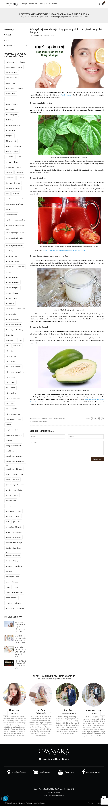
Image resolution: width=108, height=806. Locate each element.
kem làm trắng (10, 267)
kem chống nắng (19, 220)
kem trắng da (10, 303)
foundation (9, 199)
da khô (19, 157)
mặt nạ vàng (10, 403)
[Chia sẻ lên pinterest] (99, 418)
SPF (19, 522)
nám (19, 419)
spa (14, 522)
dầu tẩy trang (10, 178)
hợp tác (8, 220)
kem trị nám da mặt (12, 319)
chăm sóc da (10, 109)
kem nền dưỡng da (12, 293)
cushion (8, 151)
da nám (35, 418)
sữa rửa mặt (17, 532)
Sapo (43, 803)
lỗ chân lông (10, 335)
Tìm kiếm (91, 803)
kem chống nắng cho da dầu (15, 233)
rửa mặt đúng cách (12, 485)
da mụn (8, 162)
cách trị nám (10, 88)
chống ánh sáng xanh (13, 125)
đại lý (19, 167)
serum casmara (11, 500)
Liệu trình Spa (33, 4)
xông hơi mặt (10, 608)
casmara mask (11, 93)
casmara (20, 88)
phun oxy (16, 479)
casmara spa (10, 99)
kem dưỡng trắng (11, 256)
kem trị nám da (11, 314)
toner (7, 582)
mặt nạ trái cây (11, 377)
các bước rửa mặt (11, 78)
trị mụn (8, 587)
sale (22, 485)
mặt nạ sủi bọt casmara (13, 367)
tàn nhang (56, 418)
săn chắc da (18, 490)
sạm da (8, 490)
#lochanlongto (10, 62)
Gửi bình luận (97, 459)
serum (16, 495)
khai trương (9, 330)
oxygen (15, 474)
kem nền (8, 272)
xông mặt (20, 608)
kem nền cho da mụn (12, 282)
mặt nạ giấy (17, 346)
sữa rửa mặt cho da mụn (14, 543)
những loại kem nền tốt (13, 446)
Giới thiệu (100, 803)
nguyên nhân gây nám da (14, 435)
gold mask (19, 199)
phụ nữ (8, 479)
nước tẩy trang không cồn (14, 469)
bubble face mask (12, 72)
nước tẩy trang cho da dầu (14, 456)
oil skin (8, 474)
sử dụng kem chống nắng (14, 527)
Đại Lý (45, 4)
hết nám (41, 418)
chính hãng (9, 120)
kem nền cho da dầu (12, 277)
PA (22, 474)
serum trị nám (10, 511)
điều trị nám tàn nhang (13, 183)
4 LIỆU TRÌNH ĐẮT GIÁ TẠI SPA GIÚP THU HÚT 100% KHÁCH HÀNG (20, 651)
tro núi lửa (9, 603)
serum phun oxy (11, 506)
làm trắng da (20, 330)
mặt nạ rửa (9, 351)
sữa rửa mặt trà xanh (13, 555)
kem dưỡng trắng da (12, 261)
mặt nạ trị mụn (10, 382)
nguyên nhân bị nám (12, 430)
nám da (8, 424)
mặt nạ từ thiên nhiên (13, 398)
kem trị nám (48, 418)
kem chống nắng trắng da (14, 245)
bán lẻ (20, 67)
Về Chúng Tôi (53, 4)
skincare (17, 516)
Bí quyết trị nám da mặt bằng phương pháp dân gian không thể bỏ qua (66, 31)
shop (19, 511)
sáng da (8, 495)
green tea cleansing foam (14, 204)
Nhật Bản (9, 440)
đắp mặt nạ (19, 172)
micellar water (10, 419)
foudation (16, 193)
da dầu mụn (10, 157)
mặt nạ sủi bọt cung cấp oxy (15, 372)
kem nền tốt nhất (11, 298)
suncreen (9, 566)
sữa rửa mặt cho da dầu (13, 537)
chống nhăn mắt (11, 141)
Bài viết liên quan (13, 617)
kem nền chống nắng (12, 288)
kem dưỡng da (10, 251)
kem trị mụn (10, 309)
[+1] (102, 418)
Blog (41, 4)
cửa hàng (17, 146)
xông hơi (18, 603)
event (7, 193)
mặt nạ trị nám (10, 388)
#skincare (21, 62)
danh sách (9, 172)
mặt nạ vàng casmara (13, 414)
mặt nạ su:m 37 (11, 356)
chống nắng (9, 136)
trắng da (15, 582)
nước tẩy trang (10, 451)
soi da (7, 522)
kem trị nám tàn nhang (13, 324)
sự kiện (8, 532)
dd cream (21, 178)
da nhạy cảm (10, 167)
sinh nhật (9, 516)
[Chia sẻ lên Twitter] (95, 418)
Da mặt (24, 4)
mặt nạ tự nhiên (11, 393)
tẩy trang (9, 571)
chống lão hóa (10, 130)
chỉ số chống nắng (12, 115)
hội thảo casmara (11, 215)
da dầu (16, 151)
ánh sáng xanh (10, 67)
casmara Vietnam (12, 104)
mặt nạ (8, 346)
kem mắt (21, 267)
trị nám (62, 418)
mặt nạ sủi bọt (10, 361)
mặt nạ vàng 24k (11, 409)
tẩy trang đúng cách (12, 577)
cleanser (8, 146)
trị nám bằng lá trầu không (38, 422)
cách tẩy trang (10, 83)
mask (20, 340)
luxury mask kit (11, 340)
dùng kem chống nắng (13, 188)
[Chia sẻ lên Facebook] (92, 418)
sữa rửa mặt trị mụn (12, 561)
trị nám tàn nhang (11, 598)
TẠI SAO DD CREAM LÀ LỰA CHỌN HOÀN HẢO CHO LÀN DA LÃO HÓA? (20, 626)
